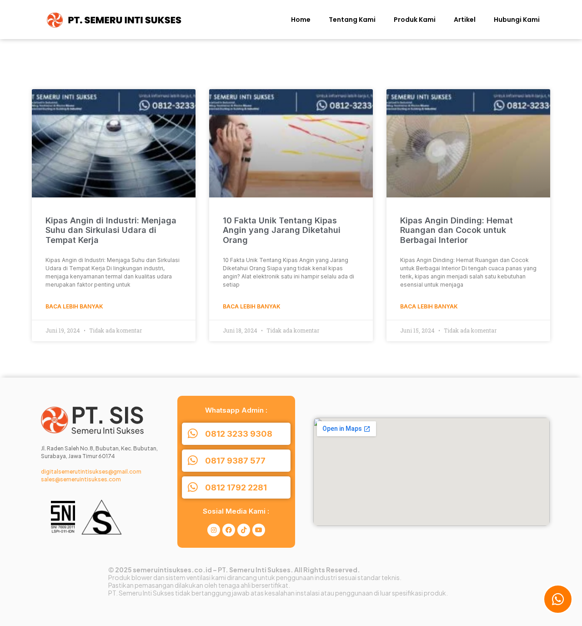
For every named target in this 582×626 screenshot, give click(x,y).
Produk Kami (415, 19)
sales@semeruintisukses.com (81, 479)
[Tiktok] (243, 530)
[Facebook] (228, 530)
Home (301, 19)
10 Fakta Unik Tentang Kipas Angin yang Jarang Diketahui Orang (282, 230)
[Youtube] (258, 530)
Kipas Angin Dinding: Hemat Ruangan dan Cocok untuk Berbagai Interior (456, 230)
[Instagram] (213, 530)
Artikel (465, 19)
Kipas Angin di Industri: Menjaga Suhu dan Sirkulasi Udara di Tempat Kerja (110, 230)
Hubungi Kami (517, 19)
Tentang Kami (352, 19)
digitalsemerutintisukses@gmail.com (91, 471)
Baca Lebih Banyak (74, 306)
